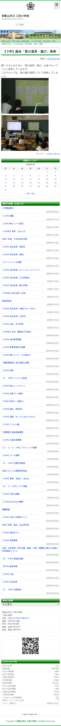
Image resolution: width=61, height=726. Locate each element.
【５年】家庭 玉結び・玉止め (15, 478)
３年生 (49, 154)
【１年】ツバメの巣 (10, 424)
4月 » (33, 194)
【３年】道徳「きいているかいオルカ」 (19, 417)
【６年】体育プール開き (12, 393)
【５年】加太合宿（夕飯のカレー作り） (19, 308)
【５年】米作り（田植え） (13, 401)
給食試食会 (7, 301)
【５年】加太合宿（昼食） (13, 254)
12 (22, 179)
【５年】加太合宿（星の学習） (15, 285)
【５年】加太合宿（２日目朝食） (16, 278)
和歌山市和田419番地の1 (18, 618)
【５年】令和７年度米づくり (14, 517)
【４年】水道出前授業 (11, 440)
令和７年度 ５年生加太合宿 (14, 239)
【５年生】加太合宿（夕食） (14, 293)
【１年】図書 (8, 216)
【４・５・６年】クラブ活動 (14, 486)
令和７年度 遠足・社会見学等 (15, 525)
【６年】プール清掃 (10, 455)
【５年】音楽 (8, 370)
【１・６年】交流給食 (11, 589)
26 (22, 186)
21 (39, 183)
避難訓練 (6, 509)
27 (30, 186)
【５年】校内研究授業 (11, 339)
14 (39, 179)
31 (5, 190)
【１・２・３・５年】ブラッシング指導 (19, 448)
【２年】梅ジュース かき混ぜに (16, 355)
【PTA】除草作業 (9, 566)
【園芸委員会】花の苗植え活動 (15, 363)
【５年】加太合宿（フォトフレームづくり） (21, 270)
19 (22, 183)
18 (14, 183)
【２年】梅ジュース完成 (12, 223)
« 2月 (27, 194)
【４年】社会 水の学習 (12, 324)
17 (5, 183)
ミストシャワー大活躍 (11, 262)
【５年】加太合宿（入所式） (14, 316)
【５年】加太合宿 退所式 (13, 247)
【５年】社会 (8, 574)
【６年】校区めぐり (10, 532)
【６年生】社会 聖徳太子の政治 (16, 332)
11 (14, 179)
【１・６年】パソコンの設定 (14, 378)
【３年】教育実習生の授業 (13, 347)
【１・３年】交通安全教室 (13, 463)
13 (30, 179)
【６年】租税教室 (9, 540)
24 (5, 186)
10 (5, 179)
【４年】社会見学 (9, 582)
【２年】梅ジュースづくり (13, 386)
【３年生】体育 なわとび (13, 231)
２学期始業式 (8, 208)
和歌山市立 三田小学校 (15, 15)
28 (39, 186)
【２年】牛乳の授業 (10, 494)
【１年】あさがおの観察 (12, 502)
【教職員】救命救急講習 (12, 432)
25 (14, 186)
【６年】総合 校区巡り (12, 409)
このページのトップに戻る (30, 714)
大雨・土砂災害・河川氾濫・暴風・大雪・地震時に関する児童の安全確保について (30, 549)
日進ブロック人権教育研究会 (14, 471)
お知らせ (56, 154)
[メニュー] (57, 4)
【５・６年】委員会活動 (12, 559)
